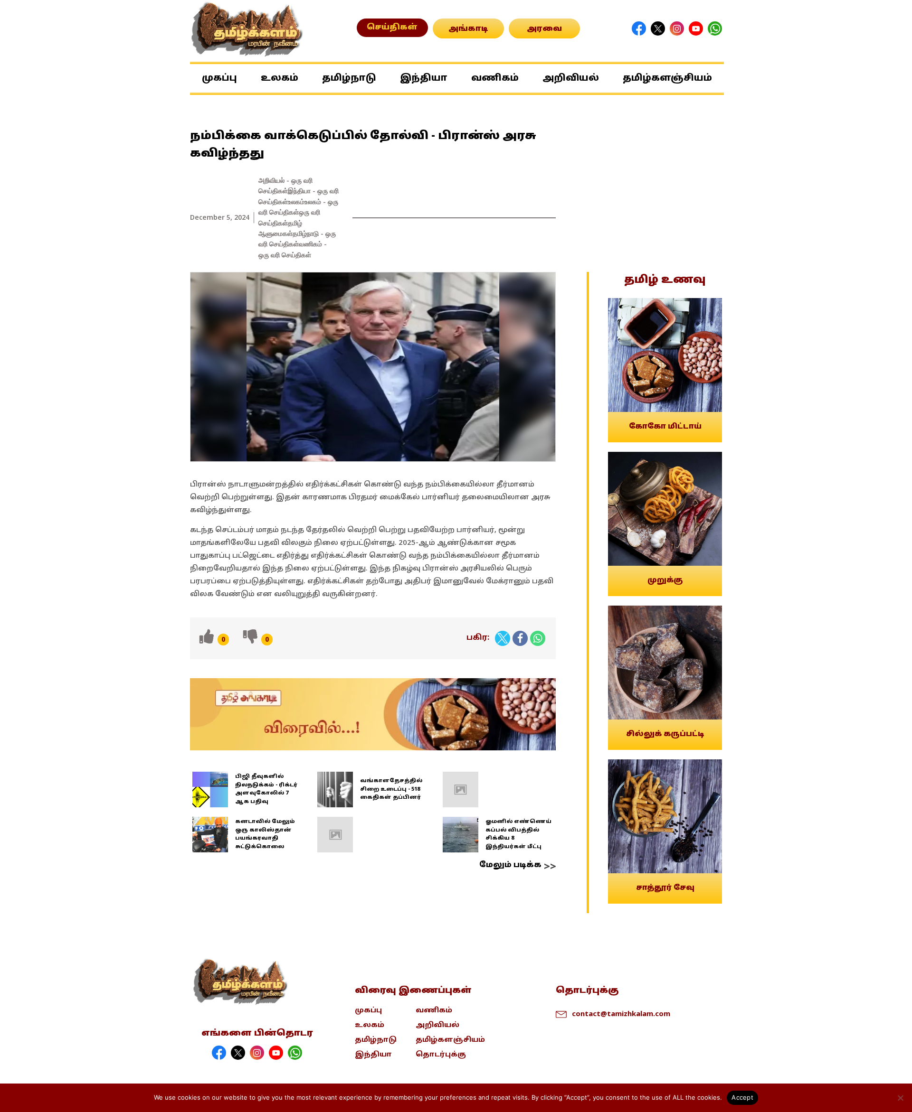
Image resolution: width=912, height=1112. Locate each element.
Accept (742, 1097)
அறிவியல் (570, 78)
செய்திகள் (392, 27)
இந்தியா (423, 78)
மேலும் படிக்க (510, 865)
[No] (900, 1098)
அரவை (544, 29)
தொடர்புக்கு (441, 1054)
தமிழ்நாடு (349, 78)
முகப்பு (219, 78)
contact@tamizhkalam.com (621, 1013)
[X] (502, 638)
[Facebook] (520, 638)
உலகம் (279, 78)
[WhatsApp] (537, 638)
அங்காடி (468, 29)
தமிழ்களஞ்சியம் (667, 78)
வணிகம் (495, 78)
